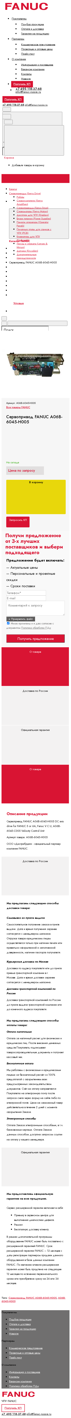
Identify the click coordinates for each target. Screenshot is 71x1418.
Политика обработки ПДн (36, 628)
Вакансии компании (32, 69)
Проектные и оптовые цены (37, 49)
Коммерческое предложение (38, 44)
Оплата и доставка (32, 29)
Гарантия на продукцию (35, 33)
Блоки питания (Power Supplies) (34, 218)
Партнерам (18, 39)
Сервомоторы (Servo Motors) (32, 211)
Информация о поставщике (37, 64)
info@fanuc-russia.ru (28, 92)
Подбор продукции (32, 24)
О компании (19, 59)
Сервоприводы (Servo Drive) (32, 208)
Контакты (26, 74)
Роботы (20, 197)
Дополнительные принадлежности (27, 256)
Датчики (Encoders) (27, 251)
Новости (26, 78)
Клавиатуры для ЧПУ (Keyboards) (28, 238)
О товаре (35, 652)
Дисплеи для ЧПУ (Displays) (29, 267)
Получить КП (21, 84)
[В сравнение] (30, 298)
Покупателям (19, 19)
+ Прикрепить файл (21, 619)
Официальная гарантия (35, 730)
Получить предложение (35, 638)
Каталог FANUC (18, 206)
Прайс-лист (27, 54)
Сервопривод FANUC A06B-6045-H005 (33, 1298)
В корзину (36, 482)
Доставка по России (35, 691)
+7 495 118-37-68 (29, 88)
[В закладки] (30, 328)
